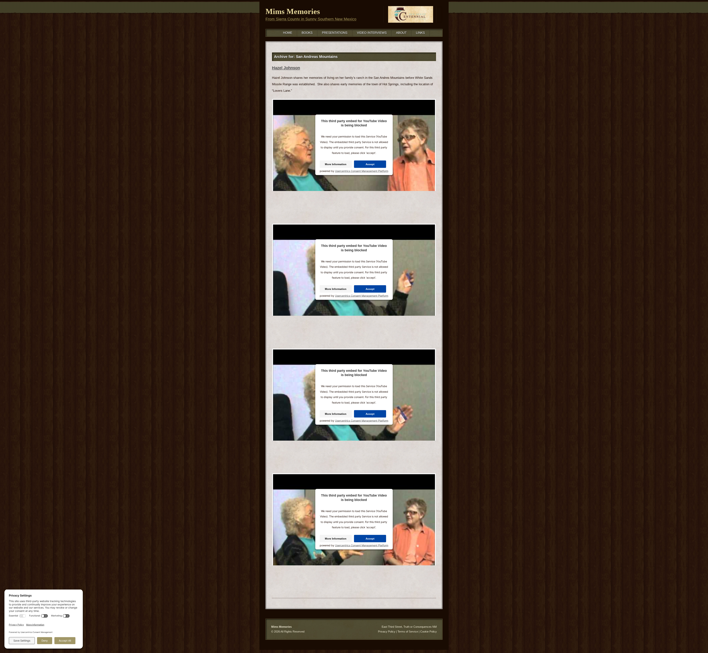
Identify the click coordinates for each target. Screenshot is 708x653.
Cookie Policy (428, 631)
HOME (287, 33)
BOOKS (307, 33)
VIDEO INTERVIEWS (372, 33)
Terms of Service (408, 631)
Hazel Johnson (286, 68)
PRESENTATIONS (334, 33)
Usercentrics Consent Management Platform (361, 171)
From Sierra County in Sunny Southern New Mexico (311, 19)
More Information (335, 164)
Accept (370, 164)
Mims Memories (293, 11)
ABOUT (401, 33)
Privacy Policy (386, 631)
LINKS (420, 33)
